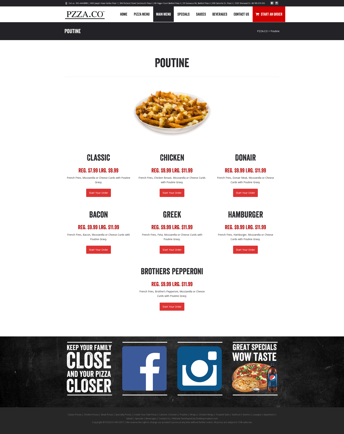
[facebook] (272, 4)
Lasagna (257, 414)
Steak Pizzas (107, 414)
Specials (183, 14)
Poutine (184, 414)
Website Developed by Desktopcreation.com (195, 418)
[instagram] (276, 4)
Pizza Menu (142, 14)
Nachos (246, 414)
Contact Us (241, 14)
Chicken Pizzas (91, 414)
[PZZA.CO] (82, 13)
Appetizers (269, 414)
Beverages (219, 14)
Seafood (236, 414)
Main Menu (163, 14)
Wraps (193, 414)
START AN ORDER (271, 14)
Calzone (163, 414)
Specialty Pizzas (123, 414)
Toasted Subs (223, 414)
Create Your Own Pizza (145, 414)
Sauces (201, 14)
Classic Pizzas (75, 414)
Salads (129, 418)
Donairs (173, 414)
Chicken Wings (206, 414)
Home (123, 14)
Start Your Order (98, 192)
